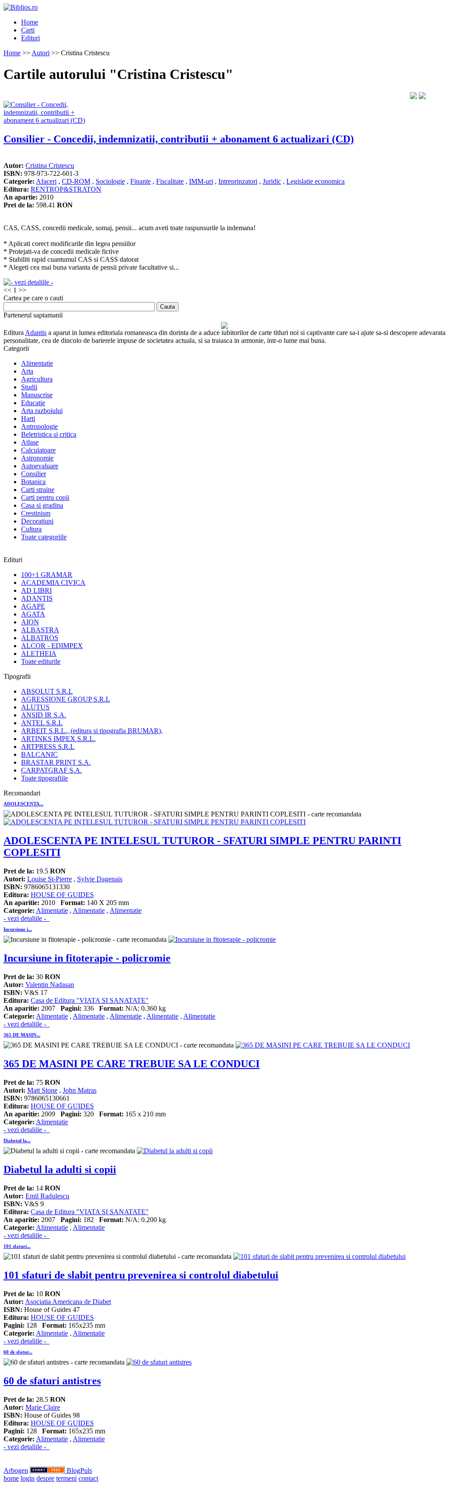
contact (88, 1478)
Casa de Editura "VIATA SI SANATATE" (90, 1000)
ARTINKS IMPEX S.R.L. (58, 738)
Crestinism (35, 513)
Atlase (30, 442)
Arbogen (16, 1470)
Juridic (272, 181)
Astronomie (37, 458)
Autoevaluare (39, 466)
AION (30, 622)
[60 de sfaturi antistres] (159, 1362)
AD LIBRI (36, 590)
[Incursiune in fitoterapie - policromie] (222, 939)
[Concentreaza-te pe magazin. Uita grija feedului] (48, 1470)
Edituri (30, 38)
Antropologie (39, 426)
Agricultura (37, 379)
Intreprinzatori (237, 181)
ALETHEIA (39, 653)
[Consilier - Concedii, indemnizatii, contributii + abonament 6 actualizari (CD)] (47, 120)
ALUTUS (35, 707)
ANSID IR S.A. (43, 715)
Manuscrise (37, 395)
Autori (41, 53)
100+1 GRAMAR (46, 574)
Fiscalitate (170, 181)
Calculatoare (38, 450)
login (28, 1478)
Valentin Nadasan (49, 984)
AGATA (33, 614)
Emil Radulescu (47, 1196)
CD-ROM (76, 181)
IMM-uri (201, 181)
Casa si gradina (42, 505)
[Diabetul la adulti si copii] (175, 1151)
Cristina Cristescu (49, 165)
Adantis (35, 332)
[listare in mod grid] (422, 96)
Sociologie (110, 181)
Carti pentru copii (45, 497)
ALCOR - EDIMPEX (52, 645)
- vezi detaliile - (27, 918)
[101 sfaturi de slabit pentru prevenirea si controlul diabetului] (319, 1256)
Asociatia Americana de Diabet (68, 1301)
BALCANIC (39, 754)
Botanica (33, 481)
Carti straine (37, 489)
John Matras (79, 1090)
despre (45, 1478)
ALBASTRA (40, 630)
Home (29, 22)
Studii (29, 387)
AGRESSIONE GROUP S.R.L (65, 699)
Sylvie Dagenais (99, 879)
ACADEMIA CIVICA (53, 582)
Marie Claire (42, 1407)
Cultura (31, 529)
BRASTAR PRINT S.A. (56, 762)
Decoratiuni (37, 521)
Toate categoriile (44, 537)
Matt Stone (42, 1090)
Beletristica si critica (48, 434)
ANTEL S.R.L (42, 723)
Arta (27, 371)
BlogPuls (79, 1470)
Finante (140, 181)
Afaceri (46, 181)
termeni (66, 1478)
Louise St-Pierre (49, 879)
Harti (28, 418)
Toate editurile (41, 661)
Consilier (33, 474)
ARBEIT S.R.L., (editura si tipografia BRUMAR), (92, 730)
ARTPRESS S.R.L (48, 746)
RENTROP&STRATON (66, 189)
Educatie (33, 402)
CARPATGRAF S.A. (51, 770)
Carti (28, 30)
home (11, 1478)
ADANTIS (37, 598)
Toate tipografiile (44, 778)
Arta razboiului (42, 410)
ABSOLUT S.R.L (47, 691)
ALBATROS (39, 637)
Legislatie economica (315, 181)
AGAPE (33, 606)
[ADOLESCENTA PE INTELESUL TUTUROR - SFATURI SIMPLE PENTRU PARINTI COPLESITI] (155, 822)
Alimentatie (37, 363)
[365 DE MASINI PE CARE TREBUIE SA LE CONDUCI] (322, 1045)
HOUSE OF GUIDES (62, 894)
